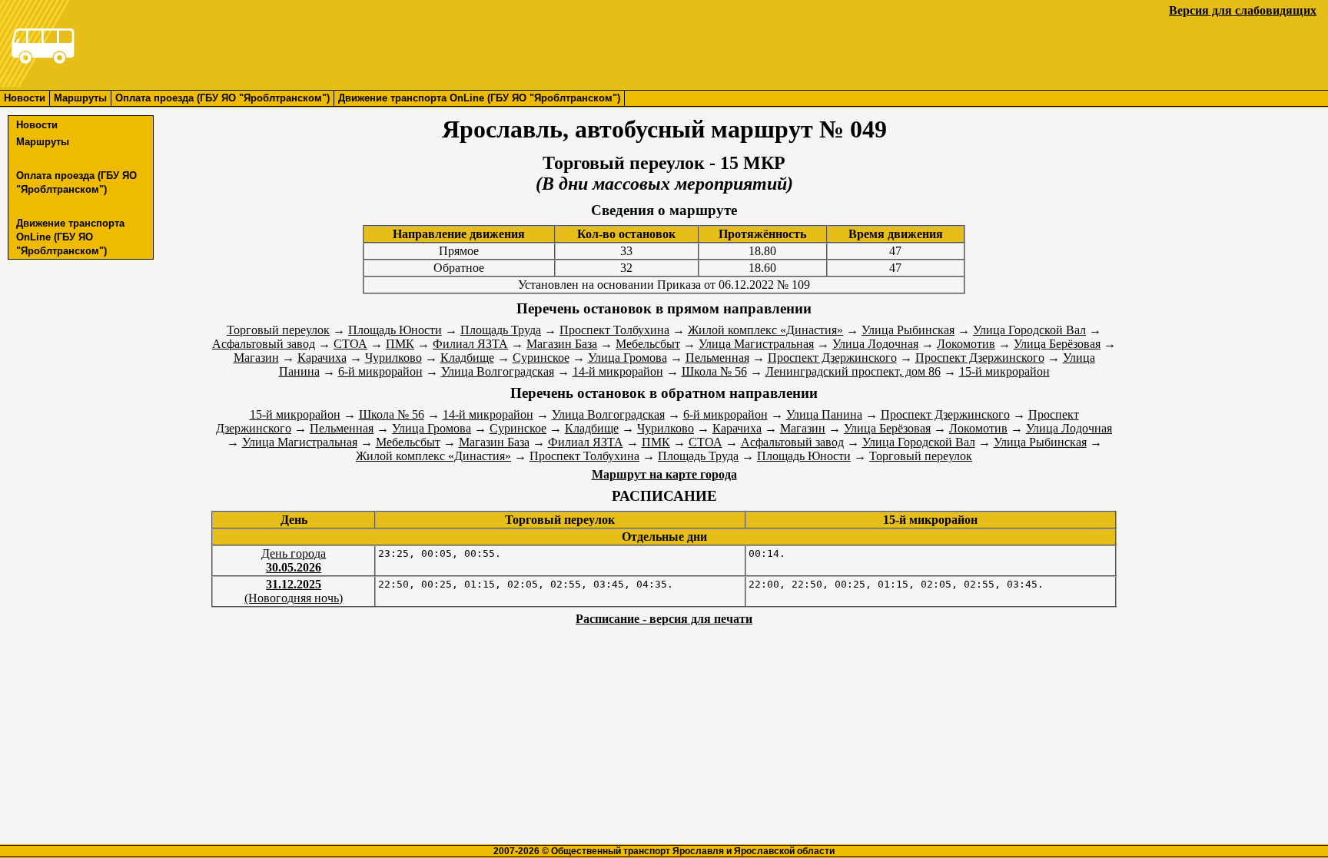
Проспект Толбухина (614, 329)
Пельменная (717, 357)
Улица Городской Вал (1029, 329)
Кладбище (467, 357)
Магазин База (561, 343)
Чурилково (393, 357)
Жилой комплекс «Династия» (765, 329)
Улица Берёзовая (1057, 343)
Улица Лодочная (875, 343)
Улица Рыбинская (908, 329)
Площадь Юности (395, 329)
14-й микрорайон (618, 371)
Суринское (541, 357)
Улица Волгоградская (497, 371)
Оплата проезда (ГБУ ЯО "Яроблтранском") (222, 98)
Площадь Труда (500, 329)
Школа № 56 (714, 371)
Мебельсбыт (648, 343)
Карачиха (322, 357)
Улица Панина (824, 414)
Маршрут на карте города (664, 474)
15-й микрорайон (1004, 371)
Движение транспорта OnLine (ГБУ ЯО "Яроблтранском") (479, 98)
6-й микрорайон (380, 371)
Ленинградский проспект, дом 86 (853, 371)
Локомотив (966, 343)
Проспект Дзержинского (832, 357)
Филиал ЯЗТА (470, 343)
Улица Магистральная (756, 343)
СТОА (350, 343)
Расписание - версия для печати (664, 618)
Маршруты (80, 98)
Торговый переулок (278, 329)
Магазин (256, 357)
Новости (24, 98)
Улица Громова (627, 357)
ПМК (400, 343)
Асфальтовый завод (263, 343)
